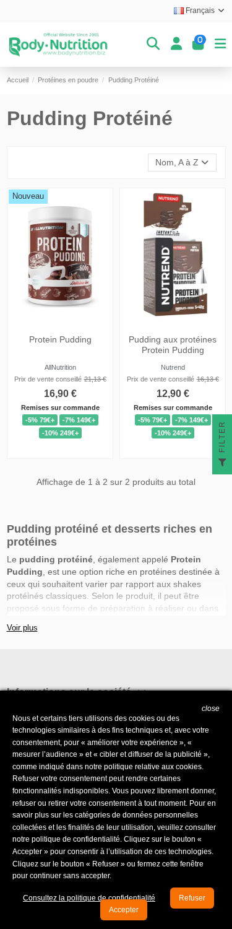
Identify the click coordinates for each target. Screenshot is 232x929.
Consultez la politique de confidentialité (89, 898)
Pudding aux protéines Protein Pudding (173, 344)
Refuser (192, 898)
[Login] (176, 44)
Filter (222, 438)
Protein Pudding (59, 339)
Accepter (124, 909)
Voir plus (22, 628)
